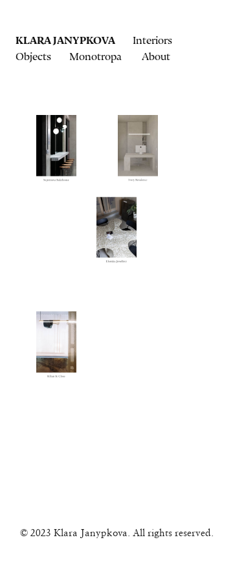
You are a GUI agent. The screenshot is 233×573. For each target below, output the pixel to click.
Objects (33, 56)
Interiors (152, 40)
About (156, 56)
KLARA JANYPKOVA (65, 40)
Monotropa (95, 56)
